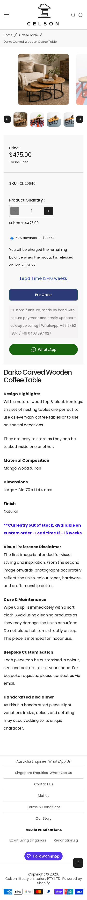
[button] (20, 119)
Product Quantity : (27, 200)
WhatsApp (47, 349)
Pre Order (43, 294)
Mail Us (43, 795)
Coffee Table (28, 35)
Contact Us (43, 784)
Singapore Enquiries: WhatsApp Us (43, 772)
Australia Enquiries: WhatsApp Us (43, 761)
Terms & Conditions (43, 807)
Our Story (43, 818)
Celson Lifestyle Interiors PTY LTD (32, 878)
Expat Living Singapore (28, 840)
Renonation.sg (66, 840)
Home (8, 35)
